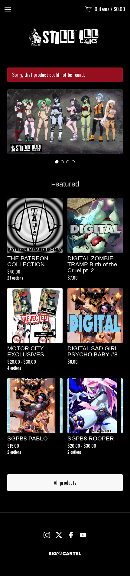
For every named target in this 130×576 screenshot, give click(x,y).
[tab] (57, 161)
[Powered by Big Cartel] (65, 553)
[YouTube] (83, 535)
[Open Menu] (8, 9)
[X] (58, 535)
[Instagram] (46, 535)
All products (65, 482)
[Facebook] (71, 535)
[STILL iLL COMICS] (65, 37)
